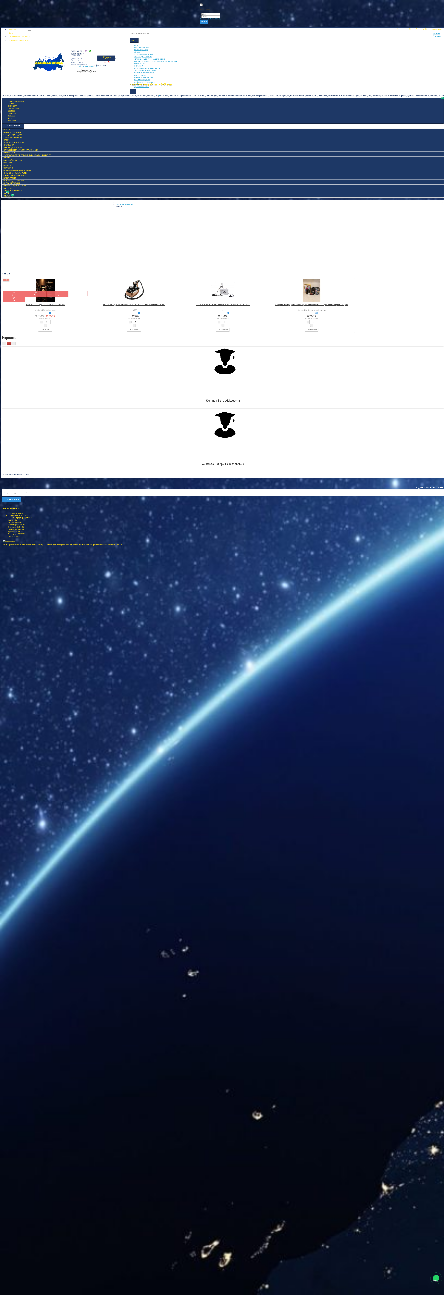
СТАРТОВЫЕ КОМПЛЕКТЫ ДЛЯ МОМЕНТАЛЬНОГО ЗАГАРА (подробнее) (155, 61)
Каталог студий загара (141, 50)
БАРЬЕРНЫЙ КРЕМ (139, 64)
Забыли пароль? (215, 19)
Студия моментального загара (19, 40)
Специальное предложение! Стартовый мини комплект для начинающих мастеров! (311, 304)
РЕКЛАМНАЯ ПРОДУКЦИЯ (142, 80)
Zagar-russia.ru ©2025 (14, 536)
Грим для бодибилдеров (141, 47)
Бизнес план (12, 113)
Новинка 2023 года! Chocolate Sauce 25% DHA (45, 304)
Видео (11, 33)
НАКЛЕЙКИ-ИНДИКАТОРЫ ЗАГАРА (144, 73)
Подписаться (13, 499)
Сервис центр (12, 106)
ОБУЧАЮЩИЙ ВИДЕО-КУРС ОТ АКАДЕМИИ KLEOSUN (149, 59)
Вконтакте (12, 29)
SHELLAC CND (7, 188)
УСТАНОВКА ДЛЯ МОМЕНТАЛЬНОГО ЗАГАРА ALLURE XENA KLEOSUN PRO (134, 304)
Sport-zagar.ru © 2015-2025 (16, 527)
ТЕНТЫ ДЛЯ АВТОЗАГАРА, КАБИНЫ (145, 70)
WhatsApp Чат (13, 120)
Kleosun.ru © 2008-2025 (15, 522)
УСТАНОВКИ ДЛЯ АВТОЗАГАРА (143, 54)
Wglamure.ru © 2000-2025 (15, 531)
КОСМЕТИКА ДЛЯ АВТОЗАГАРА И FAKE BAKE (147, 68)
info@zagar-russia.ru (88, 66)
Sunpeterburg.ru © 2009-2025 (16, 525)
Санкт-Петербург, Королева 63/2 (19, 36)
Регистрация (204, 19)
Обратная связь (13, 108)
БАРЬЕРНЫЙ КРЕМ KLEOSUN (12, 160)
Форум (11, 118)
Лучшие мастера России (141, 87)
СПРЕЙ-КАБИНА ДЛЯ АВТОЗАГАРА (144, 82)
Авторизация (437, 36)
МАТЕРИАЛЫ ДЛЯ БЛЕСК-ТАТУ (143, 77)
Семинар (11, 103)
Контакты (11, 116)
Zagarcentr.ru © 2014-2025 (16, 529)
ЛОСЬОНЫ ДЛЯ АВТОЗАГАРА (143, 57)
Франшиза (11, 111)
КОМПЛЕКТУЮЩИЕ (140, 75)
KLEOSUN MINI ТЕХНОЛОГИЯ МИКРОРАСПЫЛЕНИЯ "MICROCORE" (223, 304)
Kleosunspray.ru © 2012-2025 (16, 534)
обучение (137, 52)
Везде (136, 45)
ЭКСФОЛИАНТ (138, 66)
